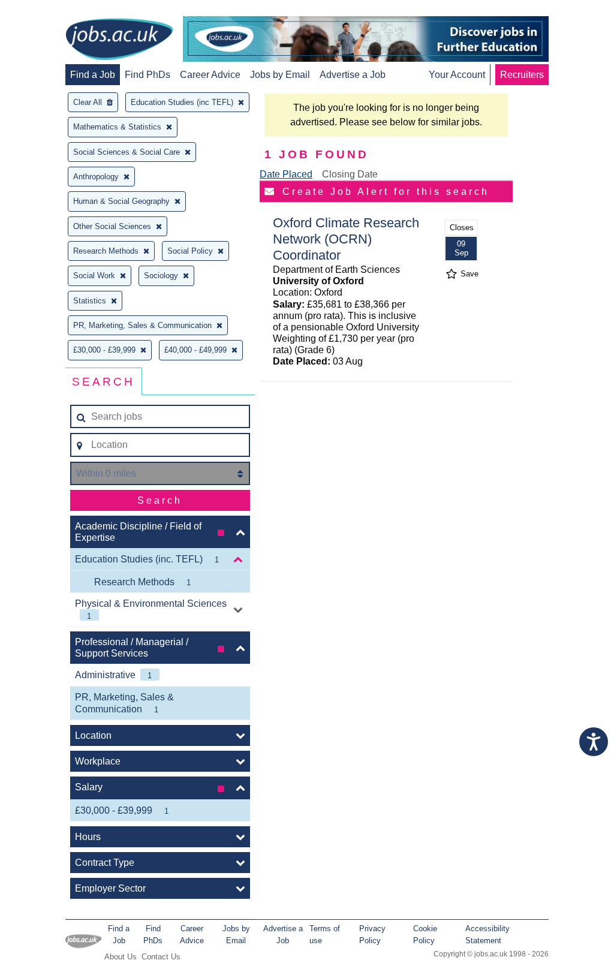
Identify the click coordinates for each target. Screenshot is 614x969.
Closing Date (350, 174)
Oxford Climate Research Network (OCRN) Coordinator (346, 239)
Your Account (457, 75)
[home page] (119, 40)
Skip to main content (48, 10)
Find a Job (92, 75)
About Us (120, 956)
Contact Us (161, 956)
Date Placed (286, 174)
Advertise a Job (353, 75)
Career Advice (210, 75)
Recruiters (522, 75)
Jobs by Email (280, 75)
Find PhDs (147, 75)
